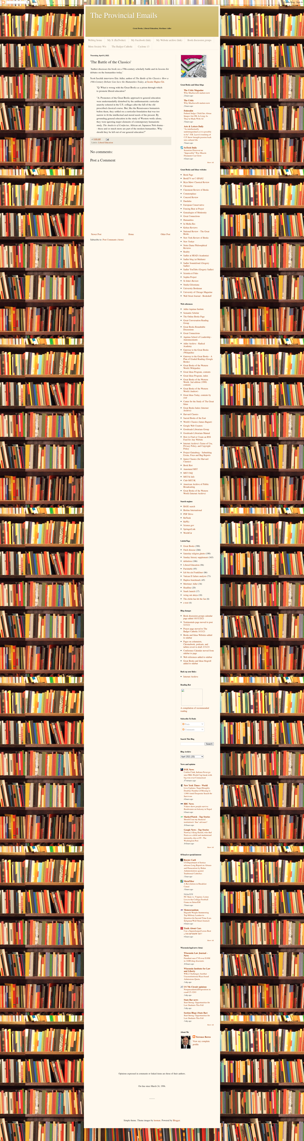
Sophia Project (189, 277)
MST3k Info (188, 476)
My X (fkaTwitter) (116, 40)
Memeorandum (191, 909)
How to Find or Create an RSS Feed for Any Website (197, 438)
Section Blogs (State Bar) (196, 1012)
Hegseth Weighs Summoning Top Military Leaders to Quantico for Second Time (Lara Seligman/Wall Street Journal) (197, 916)
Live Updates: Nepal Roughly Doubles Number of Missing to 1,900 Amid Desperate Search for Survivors (198, 792)
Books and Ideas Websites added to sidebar (197, 636)
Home (131, 234)
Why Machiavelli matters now (197, 92)
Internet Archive (190, 676)
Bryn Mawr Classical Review (196, 182)
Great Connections (191, 216)
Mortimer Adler (190, 583)
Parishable (188, 568)
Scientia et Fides (190, 273)
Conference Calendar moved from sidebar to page (198, 652)
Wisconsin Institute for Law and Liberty (197, 970)
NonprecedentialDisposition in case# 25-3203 (197, 990)
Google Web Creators (193, 425)
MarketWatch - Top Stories (197, 816)
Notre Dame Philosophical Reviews (195, 246)
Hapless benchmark (192, 579)
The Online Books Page (194, 316)
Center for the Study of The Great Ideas (198, 403)
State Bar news (191, 999)
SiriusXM (188, 894)
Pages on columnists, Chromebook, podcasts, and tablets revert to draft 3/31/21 (196, 644)
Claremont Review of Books (196, 189)
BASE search (189, 506)
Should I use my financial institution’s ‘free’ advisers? (195, 820)
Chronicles (188, 185)
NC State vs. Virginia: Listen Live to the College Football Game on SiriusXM (196, 899)
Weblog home (95, 40)
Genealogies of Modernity (195, 212)
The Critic (189, 100)
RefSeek (187, 517)
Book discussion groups (199, 40)
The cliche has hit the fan (194, 598)
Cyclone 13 (143, 46)
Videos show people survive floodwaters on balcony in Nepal (198, 807)
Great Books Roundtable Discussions (194, 328)
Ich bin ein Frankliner (193, 572)
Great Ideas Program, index (195, 375)
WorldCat (187, 532)
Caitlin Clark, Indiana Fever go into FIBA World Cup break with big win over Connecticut (198, 775)
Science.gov (188, 525)
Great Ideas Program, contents (196, 371)
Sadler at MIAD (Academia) (196, 255)
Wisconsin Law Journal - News (196, 954)
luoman (157, 1120)
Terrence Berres (203, 1037)
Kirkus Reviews (190, 227)
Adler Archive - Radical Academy (194, 345)
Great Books (188, 546)
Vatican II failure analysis (194, 576)
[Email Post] (107, 139)
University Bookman (192, 288)
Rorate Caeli (190, 860)
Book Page (188, 174)
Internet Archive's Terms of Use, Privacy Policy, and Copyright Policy (198, 446)
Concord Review (190, 197)
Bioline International (192, 510)
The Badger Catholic (122, 46)
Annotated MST (190, 469)
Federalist (188, 110)
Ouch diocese (189, 549)
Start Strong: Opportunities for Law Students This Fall (197, 1004)
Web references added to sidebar (197, 657)
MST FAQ (188, 472)
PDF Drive (188, 513)
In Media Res (189, 223)
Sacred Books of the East (194, 418)
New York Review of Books (196, 237)
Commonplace (189, 193)
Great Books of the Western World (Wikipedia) (195, 367)
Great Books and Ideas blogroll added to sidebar (197, 662)
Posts (187, 724)
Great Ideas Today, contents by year (197, 396)
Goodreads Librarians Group (196, 429)
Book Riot (188, 465)
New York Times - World (196, 785)
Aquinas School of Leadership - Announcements (197, 338)
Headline (187, 587)
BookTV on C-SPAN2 (193, 178)
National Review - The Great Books (196, 233)
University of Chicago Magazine (197, 292)
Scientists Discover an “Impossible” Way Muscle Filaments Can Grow (195, 153)
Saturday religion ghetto (194, 553)
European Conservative (193, 204)
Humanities (188, 219)
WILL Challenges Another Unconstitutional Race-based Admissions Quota (196, 976)
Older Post (165, 234)
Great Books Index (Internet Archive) (196, 409)
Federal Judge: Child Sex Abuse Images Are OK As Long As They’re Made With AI (197, 116)
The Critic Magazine (193, 90)
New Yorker (188, 241)
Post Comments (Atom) (113, 239)
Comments (189, 729)
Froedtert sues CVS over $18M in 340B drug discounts (197, 959)
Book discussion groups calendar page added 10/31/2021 (197, 617)
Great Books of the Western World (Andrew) (195, 390)
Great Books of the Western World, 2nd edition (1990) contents (195, 382)
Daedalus (187, 201)
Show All (210, 162)
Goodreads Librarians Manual (196, 433)
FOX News (189, 769)
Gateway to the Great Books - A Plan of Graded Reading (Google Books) (198, 359)
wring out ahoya (190, 595)
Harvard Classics (190, 414)
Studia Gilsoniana (191, 284)
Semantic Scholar (191, 312)
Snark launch (189, 591)
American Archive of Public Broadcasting (196, 485)
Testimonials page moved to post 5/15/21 (198, 623)
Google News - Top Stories (196, 829)
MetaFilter (189, 881)
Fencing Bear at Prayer (193, 208)
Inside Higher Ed (155, 81)
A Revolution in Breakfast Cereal (195, 885)
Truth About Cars (192, 928)
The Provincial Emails (123, 15)
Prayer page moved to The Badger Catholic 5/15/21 (195, 630)
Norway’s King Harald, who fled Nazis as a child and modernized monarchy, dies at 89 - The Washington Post (198, 836)
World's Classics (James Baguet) (197, 421)
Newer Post (96, 234)
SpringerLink (189, 529)
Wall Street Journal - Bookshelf (197, 295)
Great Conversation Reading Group (196, 322)
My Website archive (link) (169, 40)
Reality (186, 251)
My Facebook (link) (141, 40)
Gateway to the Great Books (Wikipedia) (196, 351)
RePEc (186, 521)
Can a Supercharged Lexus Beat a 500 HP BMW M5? (197, 932)
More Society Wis (97, 46)
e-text (185, 602)
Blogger (176, 1120)
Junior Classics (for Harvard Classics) (195, 460)
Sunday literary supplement (195, 557)
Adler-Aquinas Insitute (193, 309)
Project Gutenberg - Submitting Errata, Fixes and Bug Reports (197, 454)
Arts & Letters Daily (193, 126)
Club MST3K (189, 480)
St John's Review (191, 280)
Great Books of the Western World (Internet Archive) (195, 492)
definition (187, 561)
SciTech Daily (190, 147)
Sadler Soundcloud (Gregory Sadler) (196, 264)
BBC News (189, 803)
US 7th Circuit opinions (195, 986)
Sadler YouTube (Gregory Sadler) (198, 269)
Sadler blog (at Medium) (194, 259)
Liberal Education (105, 142)
